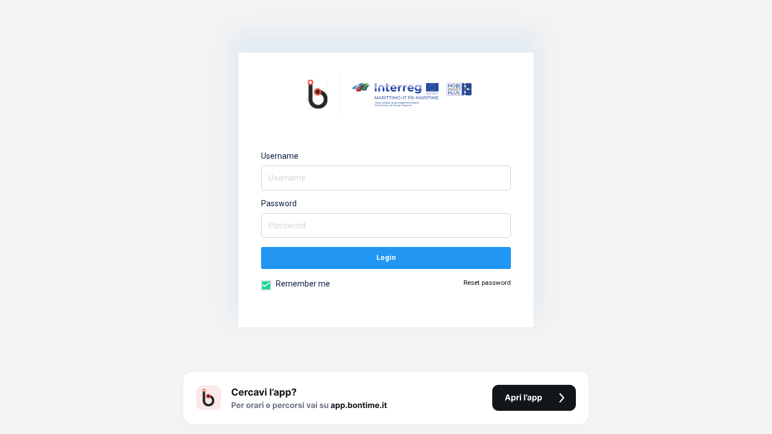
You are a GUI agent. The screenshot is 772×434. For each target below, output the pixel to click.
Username (279, 156)
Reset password (487, 283)
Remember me (302, 283)
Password (279, 203)
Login (386, 257)
